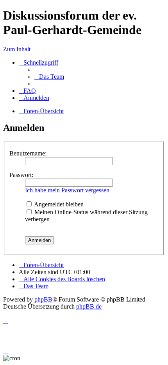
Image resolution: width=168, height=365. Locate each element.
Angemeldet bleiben (58, 204)
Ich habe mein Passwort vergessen (67, 190)
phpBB (43, 299)
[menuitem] (49, 76)
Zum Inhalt (16, 49)
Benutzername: (27, 153)
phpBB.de (89, 306)
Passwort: (21, 175)
